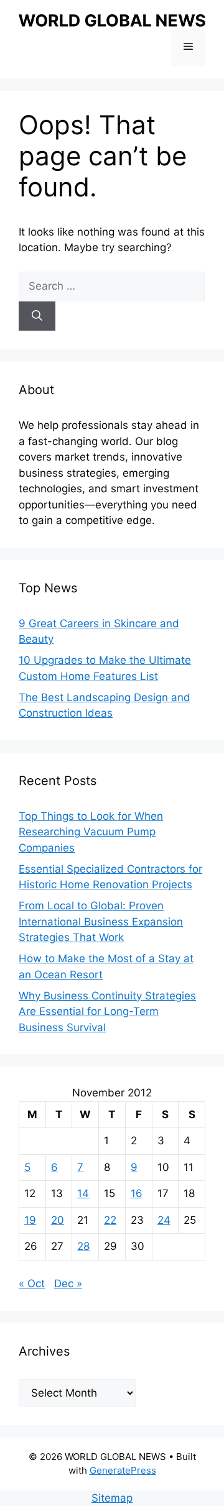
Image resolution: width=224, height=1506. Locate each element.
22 (110, 1220)
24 (163, 1220)
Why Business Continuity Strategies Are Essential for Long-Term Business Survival (107, 1011)
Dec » (68, 1283)
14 (83, 1193)
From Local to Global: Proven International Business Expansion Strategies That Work (101, 921)
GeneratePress (123, 1470)
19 (30, 1220)
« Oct (32, 1283)
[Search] (37, 316)
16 (136, 1193)
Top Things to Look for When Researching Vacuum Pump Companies (91, 832)
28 (83, 1246)
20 (57, 1220)
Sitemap (112, 1498)
